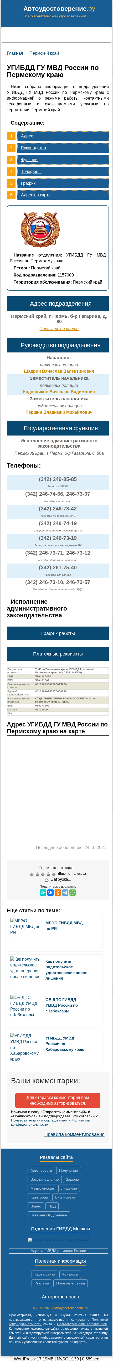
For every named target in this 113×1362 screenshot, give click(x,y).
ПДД (52, 1206)
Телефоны (31, 171)
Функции (29, 159)
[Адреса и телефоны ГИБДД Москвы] (58, 1240)
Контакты (70, 1274)
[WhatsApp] (72, 892)
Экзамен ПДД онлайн (48, 1215)
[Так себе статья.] (38, 874)
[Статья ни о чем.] (32, 874)
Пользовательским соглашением (39, 1120)
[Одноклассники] (58, 892)
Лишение (69, 1188)
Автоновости (41, 1170)
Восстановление (44, 1179)
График (28, 183)
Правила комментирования (74, 1134)
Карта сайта (44, 1274)
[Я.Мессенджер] (43, 892)
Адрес (27, 136)
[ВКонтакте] (50, 892)
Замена (72, 1179)
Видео (35, 1206)
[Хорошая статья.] (49, 874)
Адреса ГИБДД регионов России (58, 1250)
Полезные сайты (70, 1283)
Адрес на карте (36, 195)
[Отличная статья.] (54, 874)
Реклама (41, 1283)
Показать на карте (59, 328)
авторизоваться (69, 1103)
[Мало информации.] (43, 874)
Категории (39, 1197)
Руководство (33, 148)
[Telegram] (65, 892)
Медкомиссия (42, 1188)
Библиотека (65, 1197)
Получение (68, 1170)
